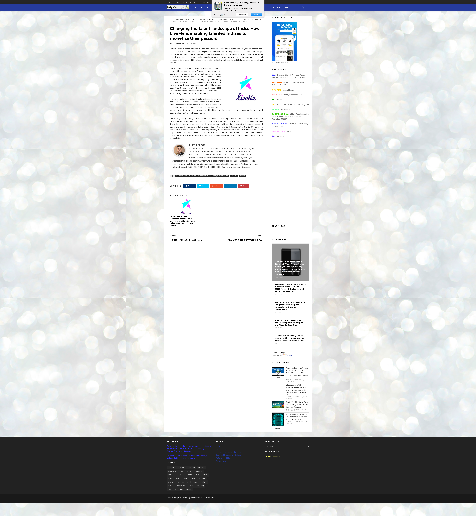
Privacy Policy (221, 461)
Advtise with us (209, 498)
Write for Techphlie (189, 2)
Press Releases (205, 2)
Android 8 (172, 471)
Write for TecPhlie (223, 458)
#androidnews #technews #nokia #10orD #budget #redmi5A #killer (216, 20)
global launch (180, 486)
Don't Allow (242, 14)
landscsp (257, 20)
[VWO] (223, 15)
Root (177, 478)
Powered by (217, 15)
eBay (170, 486)
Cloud (189, 471)
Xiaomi (193, 478)
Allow (256, 14)
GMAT (181, 475)
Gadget (269, 8)
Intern (205, 475)
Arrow (181, 471)
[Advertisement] (290, 183)
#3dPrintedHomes (182, 20)
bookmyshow (192, 482)
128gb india (247, 20)
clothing (203, 482)
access (170, 482)
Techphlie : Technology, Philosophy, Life (188, 498)
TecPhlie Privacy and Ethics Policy (229, 452)
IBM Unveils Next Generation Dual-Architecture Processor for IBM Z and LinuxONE (297, 416)
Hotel (197, 475)
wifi (169, 489)
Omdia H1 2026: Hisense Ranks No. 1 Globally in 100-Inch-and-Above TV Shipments (297, 404)
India (285, 8)
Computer (198, 471)
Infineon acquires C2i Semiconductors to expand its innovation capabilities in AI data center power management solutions (296, 390)
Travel (185, 478)
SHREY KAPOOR (197, 145)
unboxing (200, 486)
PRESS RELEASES (223, 449)
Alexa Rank (181, 467)
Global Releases (173, 2)
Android (201, 467)
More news (276, 428)
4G (278, 8)
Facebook (171, 475)
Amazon (192, 467)
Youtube (202, 478)
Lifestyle (204, 8)
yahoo (188, 489)
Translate (291, 355)
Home (195, 8)
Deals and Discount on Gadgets (228, 455)
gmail (191, 486)
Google (189, 475)
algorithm (180, 482)
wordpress (179, 489)
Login (170, 478)
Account (171, 467)
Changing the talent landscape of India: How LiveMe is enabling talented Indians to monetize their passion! (182, 221)
